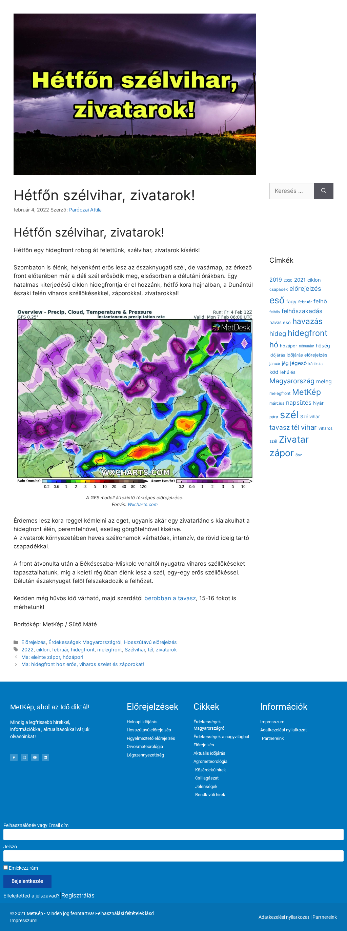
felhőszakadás (302, 311)
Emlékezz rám (23, 868)
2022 (27, 649)
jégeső (298, 363)
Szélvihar (135, 649)
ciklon (42, 649)
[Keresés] (323, 191)
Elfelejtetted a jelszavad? (31, 895)
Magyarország (291, 381)
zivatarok (166, 649)
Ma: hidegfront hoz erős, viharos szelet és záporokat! (82, 664)
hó (273, 344)
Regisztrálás (78, 895)
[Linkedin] (45, 757)
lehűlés (287, 372)
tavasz (279, 427)
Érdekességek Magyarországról (84, 642)
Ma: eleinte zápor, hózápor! (52, 657)
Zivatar (294, 439)
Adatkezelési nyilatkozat (284, 917)
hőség (323, 345)
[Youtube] (35, 757)
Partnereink (324, 917)
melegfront (109, 649)
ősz (298, 454)
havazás (307, 321)
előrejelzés (305, 288)
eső (277, 300)
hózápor (288, 345)
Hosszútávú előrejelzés (150, 642)
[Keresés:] (291, 191)
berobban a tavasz (170, 598)
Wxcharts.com (143, 504)
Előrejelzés (33, 642)
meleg (324, 381)
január (274, 363)
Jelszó (10, 846)
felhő (320, 301)
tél (150, 649)
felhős (274, 312)
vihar (309, 427)
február (60, 649)
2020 (288, 280)
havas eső (280, 322)
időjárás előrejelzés (307, 355)
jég (285, 363)
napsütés (298, 402)
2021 (300, 280)
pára (273, 416)
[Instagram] (24, 757)
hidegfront (83, 649)
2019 (275, 279)
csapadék (278, 289)
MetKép (306, 392)
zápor (281, 452)
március (276, 403)
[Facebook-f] (14, 757)
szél (289, 415)
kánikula (315, 364)
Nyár (318, 403)
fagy (291, 301)
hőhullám (306, 346)
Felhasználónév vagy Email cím (35, 825)
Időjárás (277, 355)
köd (274, 372)
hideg (277, 333)
